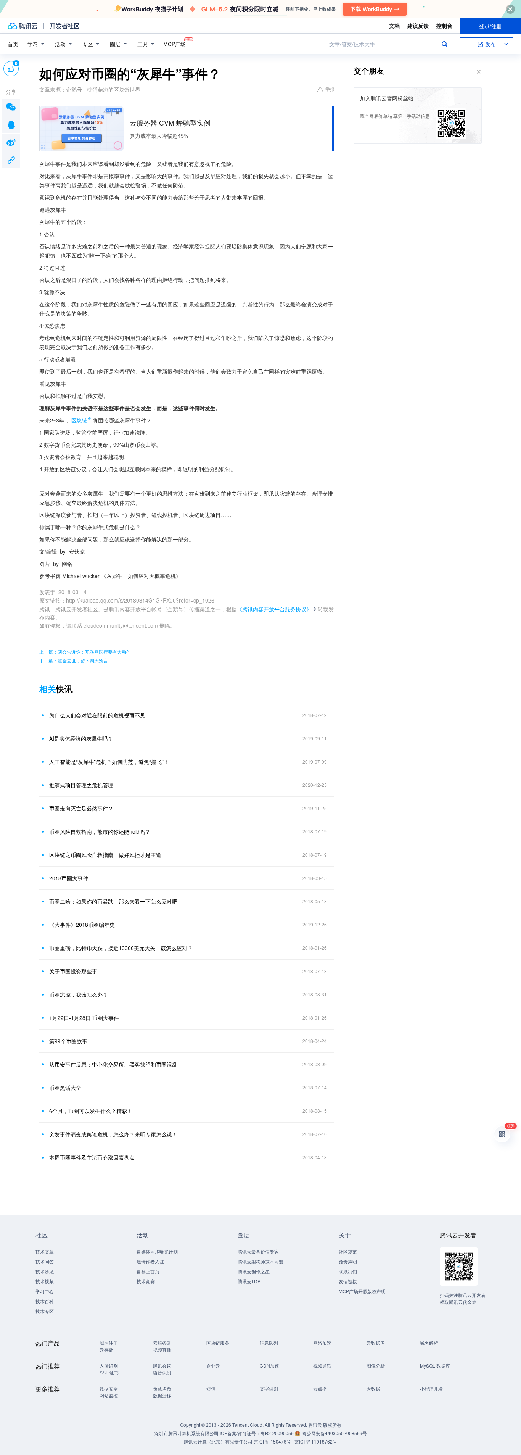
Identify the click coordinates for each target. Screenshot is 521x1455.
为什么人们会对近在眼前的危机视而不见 (97, 715)
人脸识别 (109, 1365)
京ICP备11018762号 (315, 1441)
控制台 (444, 25)
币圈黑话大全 (65, 1087)
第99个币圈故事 (68, 1041)
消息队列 (269, 1342)
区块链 (79, 420)
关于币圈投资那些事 (73, 971)
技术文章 (44, 1251)
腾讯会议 (162, 1365)
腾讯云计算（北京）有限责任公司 (218, 1441)
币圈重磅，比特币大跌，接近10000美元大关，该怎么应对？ (121, 948)
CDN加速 (269, 1365)
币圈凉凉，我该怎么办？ (78, 994)
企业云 (213, 1365)
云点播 (320, 1388)
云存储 (106, 1349)
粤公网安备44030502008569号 (334, 1433)
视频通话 (322, 1365)
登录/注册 (490, 26)
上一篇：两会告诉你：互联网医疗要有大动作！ (87, 651)
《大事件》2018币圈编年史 (82, 924)
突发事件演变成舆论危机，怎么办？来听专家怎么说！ (113, 1134)
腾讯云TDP (249, 1281)
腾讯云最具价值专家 (258, 1251)
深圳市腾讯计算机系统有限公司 (186, 1433)
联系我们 (348, 1271)
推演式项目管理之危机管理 (81, 785)
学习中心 (44, 1291)
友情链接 (348, 1281)
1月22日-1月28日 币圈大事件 (84, 1018)
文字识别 (269, 1388)
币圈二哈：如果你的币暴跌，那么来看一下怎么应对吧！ (116, 901)
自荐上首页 (148, 1271)
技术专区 (44, 1311)
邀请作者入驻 (150, 1261)
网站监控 (109, 1395)
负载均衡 (162, 1388)
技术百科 (44, 1301)
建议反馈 (418, 25)
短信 (210, 1388)
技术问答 (44, 1261)
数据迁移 (162, 1395)
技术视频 (44, 1281)
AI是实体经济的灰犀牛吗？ (81, 738)
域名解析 (429, 1342)
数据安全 (109, 1388)
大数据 (373, 1388)
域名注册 (109, 1342)
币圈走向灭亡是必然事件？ (81, 808)
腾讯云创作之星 (254, 1271)
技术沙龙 (44, 1271)
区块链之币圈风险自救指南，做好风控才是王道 (105, 855)
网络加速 (322, 1342)
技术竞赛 (146, 1281)
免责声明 (348, 1261)
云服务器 (162, 1342)
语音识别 (162, 1372)
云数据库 (376, 1342)
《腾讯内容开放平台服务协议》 (274, 609)
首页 (13, 44)
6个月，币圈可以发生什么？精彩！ (90, 1111)
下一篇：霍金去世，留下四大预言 (73, 660)
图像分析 (376, 1365)
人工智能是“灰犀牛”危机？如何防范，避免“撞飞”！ (109, 761)
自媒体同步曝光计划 (157, 1251)
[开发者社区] (64, 26)
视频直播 (162, 1349)
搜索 (444, 44)
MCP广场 (174, 44)
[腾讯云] (22, 26)
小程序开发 (431, 1388)
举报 (329, 88)
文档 (394, 25)
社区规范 (348, 1251)
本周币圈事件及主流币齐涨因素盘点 (92, 1157)
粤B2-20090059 (277, 1433)
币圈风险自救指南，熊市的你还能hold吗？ (99, 831)
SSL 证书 (109, 1372)
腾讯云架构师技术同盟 (260, 1261)
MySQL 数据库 (435, 1365)
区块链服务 (217, 1342)
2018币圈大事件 (68, 878)
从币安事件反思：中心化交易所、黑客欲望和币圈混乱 (113, 1064)
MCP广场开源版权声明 (362, 1291)
